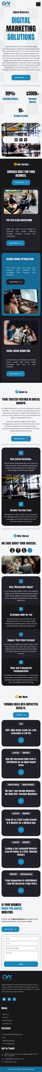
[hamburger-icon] (38, 4)
